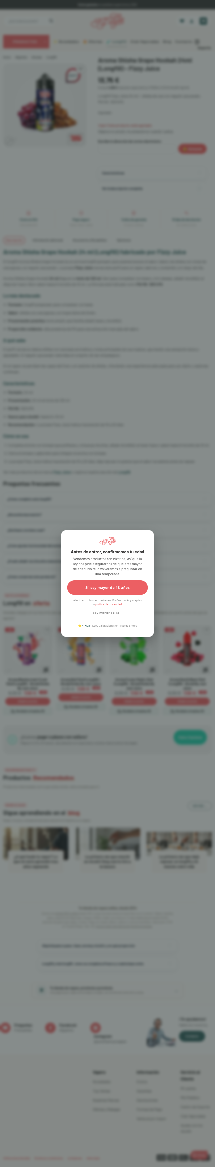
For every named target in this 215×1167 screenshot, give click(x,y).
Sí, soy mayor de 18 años (107, 587)
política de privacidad (108, 604)
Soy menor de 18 (106, 613)
